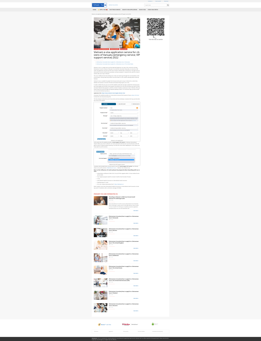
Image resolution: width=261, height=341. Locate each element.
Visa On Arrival (124, 49)
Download (166, 1)
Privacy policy (125, 331)
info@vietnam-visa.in (111, 167)
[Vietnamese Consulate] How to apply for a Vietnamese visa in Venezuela (113, 62)
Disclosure (96, 331)
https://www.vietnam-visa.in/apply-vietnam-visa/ (113, 93)
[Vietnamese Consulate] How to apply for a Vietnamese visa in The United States (115, 64)
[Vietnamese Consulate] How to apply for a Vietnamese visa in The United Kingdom (124, 242)
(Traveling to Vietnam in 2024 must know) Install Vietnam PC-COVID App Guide (122, 197)
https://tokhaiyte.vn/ (119, 184)
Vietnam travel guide (115, 49)
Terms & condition (141, 331)
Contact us (150, 1)
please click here (135, 95)
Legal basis (111, 331)
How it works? (158, 1)
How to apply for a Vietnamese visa (101, 49)
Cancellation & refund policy (157, 331)
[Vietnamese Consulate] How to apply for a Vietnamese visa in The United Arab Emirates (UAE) (124, 279)
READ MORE (135, 210)
